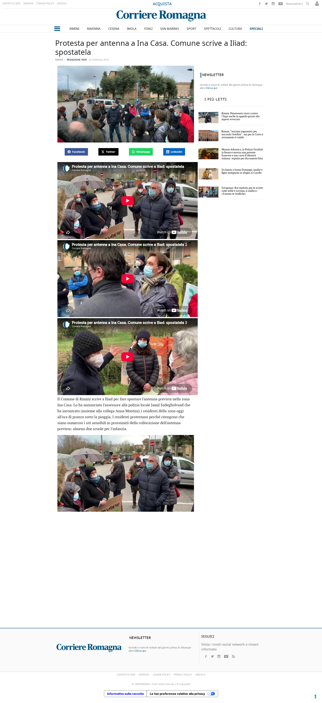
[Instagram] (273, 4)
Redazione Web (76, 59)
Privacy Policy (183, 674)
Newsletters (294, 4)
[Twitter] (266, 4)
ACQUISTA (162, 4)
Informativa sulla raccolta (125, 694)
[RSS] (233, 656)
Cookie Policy (161, 674)
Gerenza (144, 674)
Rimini (59, 59)
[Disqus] (161, 571)
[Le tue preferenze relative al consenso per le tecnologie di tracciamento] (315, 696)
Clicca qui (211, 87)
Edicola (200, 674)
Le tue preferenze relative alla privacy (177, 694)
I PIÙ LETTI (215, 99)
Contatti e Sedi (126, 674)
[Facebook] (260, 4)
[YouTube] (280, 4)
